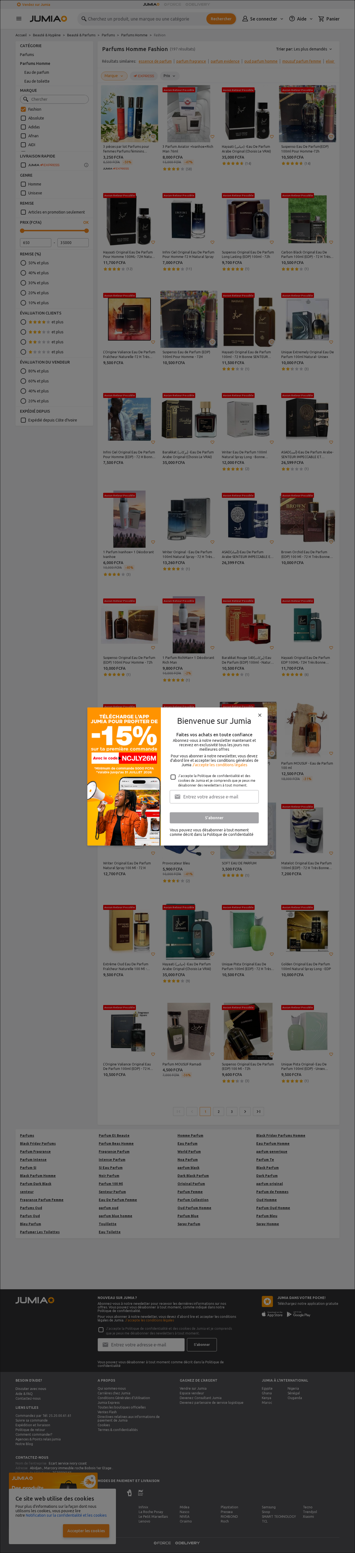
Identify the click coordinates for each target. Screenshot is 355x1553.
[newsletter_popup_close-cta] (259, 715)
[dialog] (177, 776)
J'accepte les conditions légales (219, 765)
